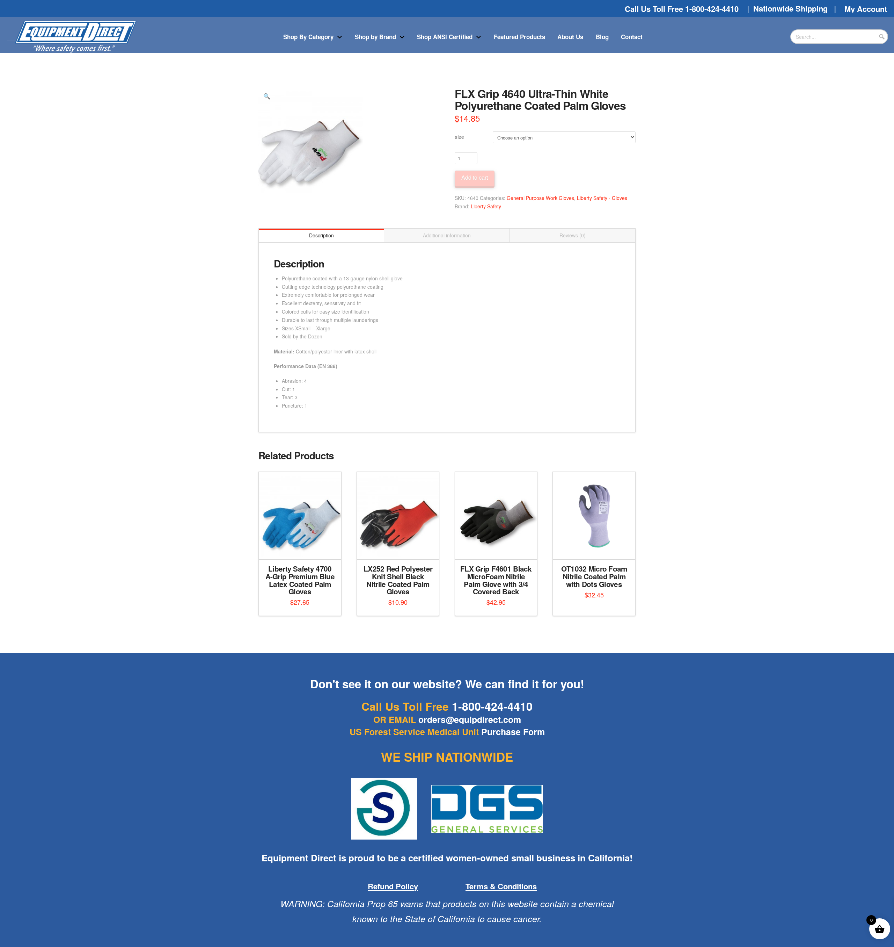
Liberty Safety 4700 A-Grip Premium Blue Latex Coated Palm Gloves (300, 580)
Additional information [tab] (447, 235)
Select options (302, 547)
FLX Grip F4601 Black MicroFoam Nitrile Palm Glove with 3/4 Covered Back (496, 580)
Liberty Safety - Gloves (602, 197)
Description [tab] (321, 235)
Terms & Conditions (501, 886)
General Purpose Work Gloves (540, 197)
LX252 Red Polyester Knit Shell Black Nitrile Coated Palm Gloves (398, 580)
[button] (266, 96)
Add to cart (474, 177)
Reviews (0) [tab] (572, 235)
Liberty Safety (486, 206)
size (459, 136)
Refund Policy (393, 886)
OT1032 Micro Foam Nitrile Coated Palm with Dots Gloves (594, 576)
